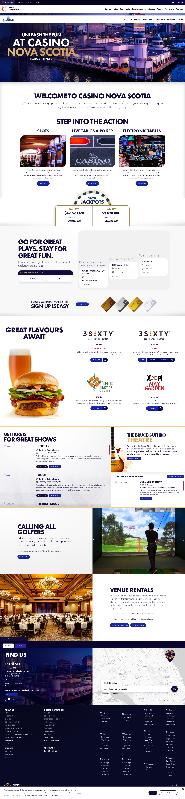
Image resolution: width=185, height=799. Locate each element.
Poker (144, 19)
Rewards (179, 9)
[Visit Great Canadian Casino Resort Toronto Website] (105, 717)
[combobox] (36, 2)
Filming (8, 743)
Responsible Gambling (13, 728)
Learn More (86, 284)
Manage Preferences (168, 793)
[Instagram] (179, 2)
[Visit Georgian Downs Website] (127, 767)
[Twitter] (176, 2)
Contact (8, 751)
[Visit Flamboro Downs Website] (105, 767)
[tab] (8, 646)
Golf (151, 19)
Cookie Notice (49, 716)
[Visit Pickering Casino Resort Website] (127, 717)
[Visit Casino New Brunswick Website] (148, 741)
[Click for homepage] (8, 19)
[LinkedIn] (182, 2)
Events (137, 19)
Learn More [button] (55, 467)
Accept (153, 793)
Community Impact (12, 722)
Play (124, 19)
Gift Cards (48, 734)
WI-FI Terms (48, 722)
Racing (160, 9)
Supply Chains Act (12, 731)
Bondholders (10, 725)
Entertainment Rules (52, 740)
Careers (8, 719)
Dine (130, 19)
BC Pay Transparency (13, 737)
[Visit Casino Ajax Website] (170, 717)
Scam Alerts (9, 754)
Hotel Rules (48, 737)
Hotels (115, 9)
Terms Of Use (49, 725)
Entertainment (137, 9)
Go (175, 688)
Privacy (47, 713)
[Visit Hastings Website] (170, 767)
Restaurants (125, 9)
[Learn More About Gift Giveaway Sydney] (122, 246)
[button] (96, 360)
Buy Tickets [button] (42, 467)
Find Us (180, 19)
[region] (57, 475)
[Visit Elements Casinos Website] (105, 741)
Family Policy (49, 728)
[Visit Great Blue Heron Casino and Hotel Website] (148, 717)
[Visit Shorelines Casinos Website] (127, 741)
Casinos (107, 9)
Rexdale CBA (9, 740)
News (7, 713)
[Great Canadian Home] (10, 9)
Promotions (169, 9)
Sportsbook (150, 9)
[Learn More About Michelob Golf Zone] (150, 244)
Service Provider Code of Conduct (18, 734)
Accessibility (49, 731)
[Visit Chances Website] (148, 767)
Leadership (9, 716)
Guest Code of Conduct (53, 719)
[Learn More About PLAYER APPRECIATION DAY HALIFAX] (93, 249)
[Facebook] (173, 2)
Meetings (171, 19)
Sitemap (8, 757)
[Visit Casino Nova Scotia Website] (170, 741)
